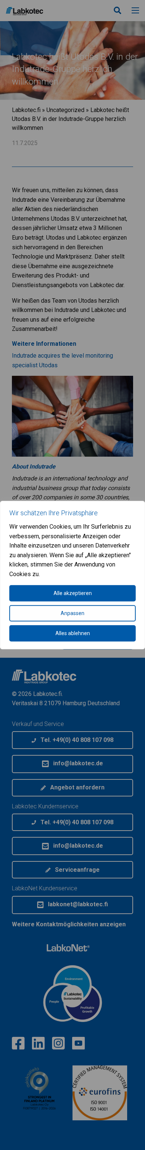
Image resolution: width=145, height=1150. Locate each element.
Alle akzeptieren (73, 593)
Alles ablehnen (72, 633)
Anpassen (72, 613)
